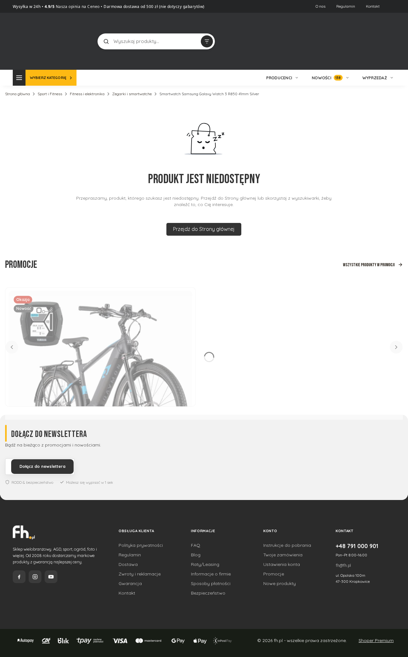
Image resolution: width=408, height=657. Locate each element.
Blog (195, 555)
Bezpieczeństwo (208, 593)
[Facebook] (19, 576)
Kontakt (373, 6)
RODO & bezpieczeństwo (32, 482)
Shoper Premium (376, 640)
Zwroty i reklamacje (140, 574)
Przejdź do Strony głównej (204, 229)
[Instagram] (35, 576)
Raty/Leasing (205, 564)
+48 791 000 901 (357, 545)
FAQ (195, 545)
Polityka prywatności (141, 545)
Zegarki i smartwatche (132, 93)
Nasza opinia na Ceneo (77, 6)
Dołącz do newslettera (42, 466)
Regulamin (345, 6)
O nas (320, 6)
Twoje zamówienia (282, 555)
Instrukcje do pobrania (287, 545)
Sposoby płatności (210, 583)
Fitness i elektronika (87, 93)
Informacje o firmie (211, 574)
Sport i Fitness (50, 93)
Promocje (273, 574)
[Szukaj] (106, 41)
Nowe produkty (279, 583)
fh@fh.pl (343, 565)
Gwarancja (130, 583)
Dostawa (128, 564)
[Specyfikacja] (184, 298)
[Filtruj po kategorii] (207, 41)
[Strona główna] (37, 40)
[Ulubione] (388, 41)
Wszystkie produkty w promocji (369, 265)
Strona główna (17, 93)
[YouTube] (51, 576)
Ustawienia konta (281, 564)
